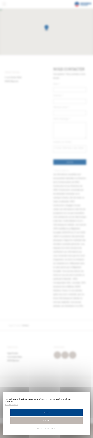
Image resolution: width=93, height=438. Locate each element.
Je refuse (46, 420)
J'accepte (46, 412)
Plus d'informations (11, 405)
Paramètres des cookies (46, 429)
